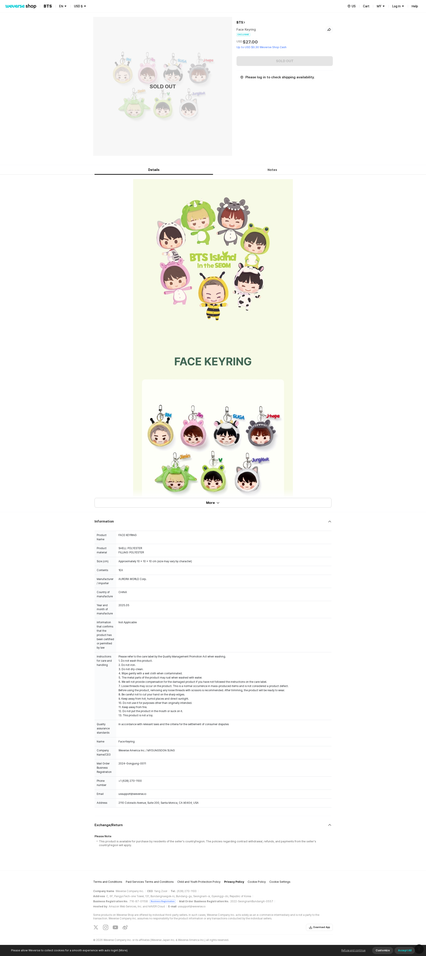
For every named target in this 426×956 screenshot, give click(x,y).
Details (154, 170)
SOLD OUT (285, 61)
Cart (366, 6)
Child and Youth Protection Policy (199, 881)
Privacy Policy (234, 881)
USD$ (78, 6)
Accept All (404, 950)
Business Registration (163, 901)
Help (415, 6)
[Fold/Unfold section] (213, 521)
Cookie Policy (257, 881)
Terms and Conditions (107, 881)
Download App (321, 927)
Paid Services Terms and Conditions (150, 881)
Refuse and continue (353, 950)
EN (61, 6)
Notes (272, 170)
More (210, 503)
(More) (123, 950)
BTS (240, 22)
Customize (383, 950)
